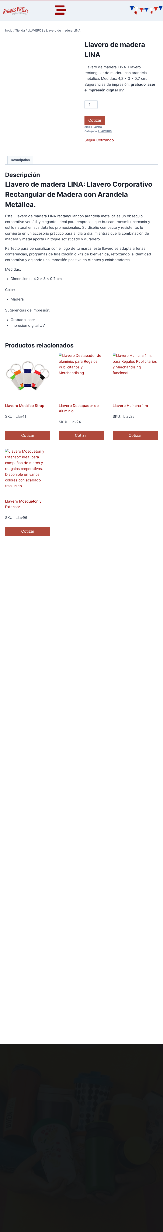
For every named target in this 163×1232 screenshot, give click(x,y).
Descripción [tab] (20, 160)
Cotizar (94, 120)
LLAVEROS (105, 131)
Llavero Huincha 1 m (130, 406)
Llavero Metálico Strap (24, 406)
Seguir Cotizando (99, 140)
